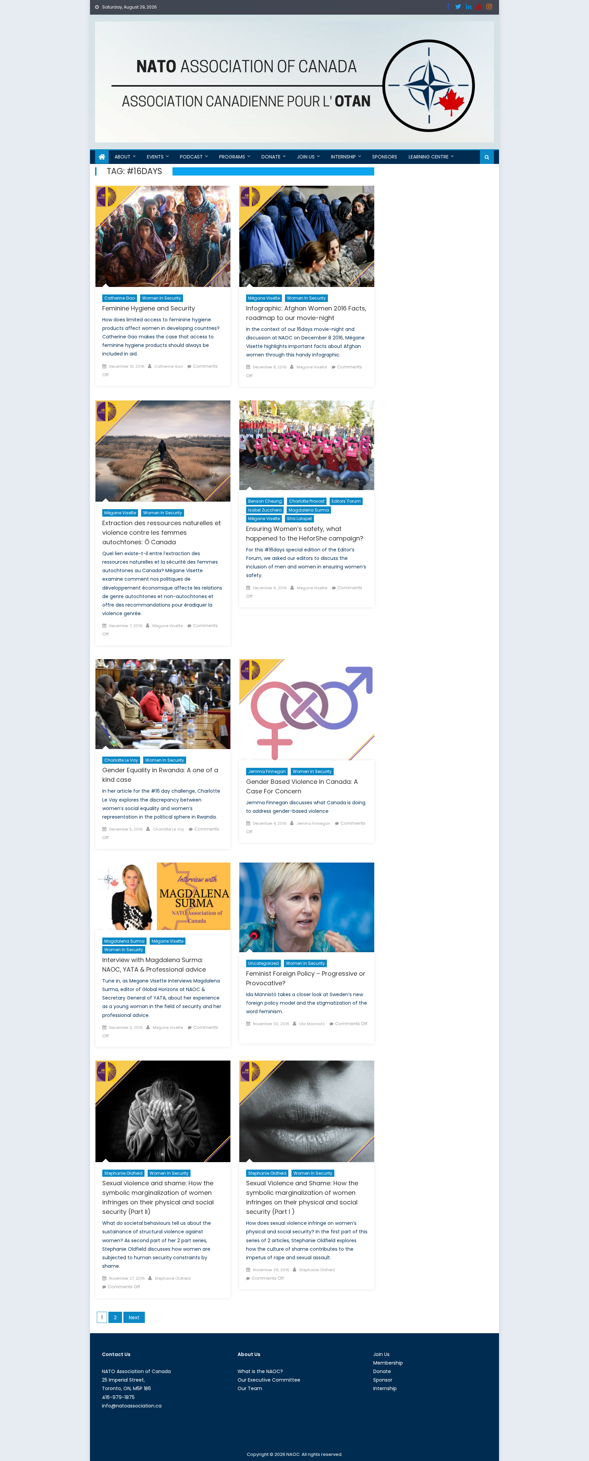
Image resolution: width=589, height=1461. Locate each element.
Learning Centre (429, 156)
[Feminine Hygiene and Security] (162, 236)
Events (155, 156)
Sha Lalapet (299, 518)
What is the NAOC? (260, 1371)
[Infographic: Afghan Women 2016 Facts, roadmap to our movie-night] (306, 236)
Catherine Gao (119, 298)
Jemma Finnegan (267, 771)
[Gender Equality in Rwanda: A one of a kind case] (162, 704)
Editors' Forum (346, 501)
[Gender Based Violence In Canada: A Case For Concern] (306, 709)
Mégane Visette (264, 298)
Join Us (306, 156)
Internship (343, 156)
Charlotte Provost (306, 501)
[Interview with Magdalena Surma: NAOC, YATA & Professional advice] (162, 896)
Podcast (191, 156)
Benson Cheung (265, 501)
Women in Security (161, 298)
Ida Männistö (312, 1023)
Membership (388, 1362)
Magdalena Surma (309, 510)
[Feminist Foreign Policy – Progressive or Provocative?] (306, 908)
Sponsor (382, 1379)
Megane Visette (312, 367)
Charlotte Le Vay (121, 760)
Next (134, 1317)
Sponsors (384, 156)
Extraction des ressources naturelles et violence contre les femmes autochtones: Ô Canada (161, 532)
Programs (232, 156)
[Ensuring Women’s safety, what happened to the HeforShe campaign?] (306, 445)
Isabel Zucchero (265, 510)
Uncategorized (263, 963)
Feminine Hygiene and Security (148, 308)
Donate (271, 156)
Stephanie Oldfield (123, 1173)
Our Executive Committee (269, 1379)
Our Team (250, 1388)
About (123, 156)
